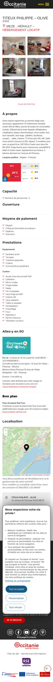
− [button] (6, 433)
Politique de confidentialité (17, 581)
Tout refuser (15, 607)
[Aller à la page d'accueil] (15, 4)
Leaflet (23, 475)
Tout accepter (16, 589)
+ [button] (6, 430)
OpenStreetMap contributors (41, 475)
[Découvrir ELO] (47, 668)
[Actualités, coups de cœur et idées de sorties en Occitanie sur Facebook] (18, 632)
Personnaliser (16, 598)
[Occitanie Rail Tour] (16, 354)
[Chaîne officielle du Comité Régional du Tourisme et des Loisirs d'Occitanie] (26, 632)
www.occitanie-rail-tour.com (14, 412)
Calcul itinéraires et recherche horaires (19, 387)
